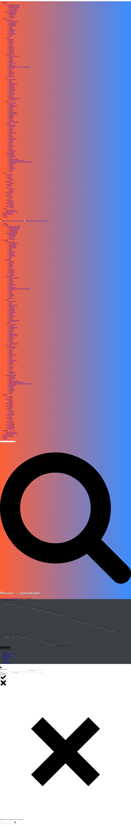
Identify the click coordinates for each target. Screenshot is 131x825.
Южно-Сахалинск (13, 159)
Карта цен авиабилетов (12, 211)
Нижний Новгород (14, 56)
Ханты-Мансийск (13, 122)
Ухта (10, 36)
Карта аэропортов (10, 209)
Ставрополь (12, 99)
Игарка (11, 146)
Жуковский (12, 17)
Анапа (10, 82)
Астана (11, 175)
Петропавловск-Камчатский (16, 160)
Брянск (11, 42)
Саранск (11, 72)
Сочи (10, 80)
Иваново (11, 49)
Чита (10, 144)
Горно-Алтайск (13, 138)
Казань (11, 57)
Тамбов (11, 51)
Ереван (11, 185)
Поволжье (8, 54)
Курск (10, 46)
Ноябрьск (11, 116)
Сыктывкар (12, 29)
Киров (10, 64)
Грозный (11, 93)
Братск (11, 131)
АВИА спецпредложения (9, 653)
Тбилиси (11, 188)
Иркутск (11, 129)
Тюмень (11, 104)
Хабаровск (12, 155)
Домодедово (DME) (14, 7)
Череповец (12, 53)
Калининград (12, 24)
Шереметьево (12, 13)
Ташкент (11, 201)
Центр (7, 38)
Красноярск (12, 126)
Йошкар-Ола (12, 62)
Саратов (11, 60)
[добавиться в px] (1, 648)
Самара (11, 58)
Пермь (10, 119)
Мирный (11, 166)
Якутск (11, 157)
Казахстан (8, 174)
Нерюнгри (12, 168)
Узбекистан (9, 200)
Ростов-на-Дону (13, 83)
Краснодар (12, 84)
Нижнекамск (12, 65)
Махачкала (12, 94)
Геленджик (12, 89)
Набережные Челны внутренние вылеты (19, 67)
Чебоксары (12, 76)
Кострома (11, 47)
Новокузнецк (12, 133)
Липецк (11, 43)
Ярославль (12, 50)
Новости (5, 216)
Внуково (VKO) (13, 8)
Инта (10, 148)
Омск (10, 134)
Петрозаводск (12, 25)
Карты (4, 208)
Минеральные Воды (14, 98)
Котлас (11, 27)
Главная (5, 2)
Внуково (11, 15)
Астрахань (12, 87)
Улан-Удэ (11, 142)
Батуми (11, 190)
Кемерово (11, 139)
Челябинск (12, 106)
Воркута (11, 108)
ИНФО (5, 215)
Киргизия (8, 195)
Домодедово (12, 14)
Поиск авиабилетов (8, 214)
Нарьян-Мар (12, 33)
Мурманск (11, 31)
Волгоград (12, 86)
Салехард (11, 120)
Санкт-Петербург (13, 21)
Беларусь (8, 177)
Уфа (10, 75)
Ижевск (11, 61)
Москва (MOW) (14, 598)
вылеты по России (11, 11)
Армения (8, 184)
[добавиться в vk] (9, 648)
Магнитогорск (13, 112)
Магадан (11, 164)
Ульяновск (11, 73)
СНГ (4, 172)
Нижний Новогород (25, 636)
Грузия (8, 187)
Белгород (11, 40)
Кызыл (11, 141)
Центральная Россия (8, 656)
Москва (5, 3)
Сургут (11, 127)
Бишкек (11, 197)
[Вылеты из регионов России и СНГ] (24, 220)
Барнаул (11, 135)
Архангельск (12, 22)
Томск (10, 137)
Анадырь (11, 167)
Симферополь (12, 79)
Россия (5, 18)
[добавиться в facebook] (3, 648)
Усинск (11, 35)
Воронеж (11, 39)
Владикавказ (12, 90)
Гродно (11, 180)
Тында (10, 171)
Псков (10, 28)
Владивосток (12, 156)
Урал (7, 101)
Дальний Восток (10, 153)
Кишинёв (11, 182)
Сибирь (8, 123)
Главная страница (4, 598)
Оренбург (11, 68)
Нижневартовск (13, 105)
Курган (11, 111)
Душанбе (11, 204)
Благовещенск (12, 163)
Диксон (11, 170)
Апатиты (11, 32)
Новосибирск (12, 124)
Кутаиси (11, 191)
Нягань (11, 117)
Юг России (6, 659)
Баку (10, 194)
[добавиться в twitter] (6, 648)
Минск (11, 178)
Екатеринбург (12, 102)
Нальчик (11, 97)
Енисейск (11, 145)
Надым (11, 149)
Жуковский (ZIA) (13, 10)
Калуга (11, 44)
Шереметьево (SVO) (14, 6)
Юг (7, 78)
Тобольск (11, 115)
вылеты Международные (12, 4)
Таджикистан (9, 202)
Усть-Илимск (12, 150)
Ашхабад (11, 207)
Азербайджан (9, 192)
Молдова (8, 181)
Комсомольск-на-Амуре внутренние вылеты (20, 161)
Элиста (11, 95)
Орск (10, 69)
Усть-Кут (11, 152)
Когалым (11, 109)
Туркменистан (9, 205)
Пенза (10, 71)
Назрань (11, 91)
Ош (10, 198)
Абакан (11, 130)
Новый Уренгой (13, 113)
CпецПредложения (8, 212)
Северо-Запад (9, 20)
